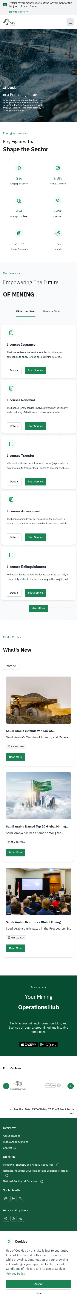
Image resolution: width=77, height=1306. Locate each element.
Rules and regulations (15, 1142)
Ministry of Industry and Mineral (28, 1165)
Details (14, 370)
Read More (15, 757)
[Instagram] (6, 1199)
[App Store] (28, 1044)
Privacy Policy (15, 1273)
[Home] (10, 22)
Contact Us (9, 1148)
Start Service (35, 370)
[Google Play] (48, 1044)
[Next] (70, 1086)
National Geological (20, 1181)
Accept (38, 1284)
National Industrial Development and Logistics (35, 1171)
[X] (21, 1199)
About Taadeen (12, 1136)
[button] (41, 12)
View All (11, 666)
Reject (38, 1293)
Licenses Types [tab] (52, 312)
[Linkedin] (13, 1199)
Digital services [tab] (25, 312)
